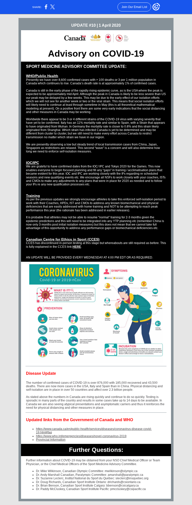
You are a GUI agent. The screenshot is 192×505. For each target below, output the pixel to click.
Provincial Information (51, 439)
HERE (76, 247)
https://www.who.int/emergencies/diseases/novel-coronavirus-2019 (81, 436)
